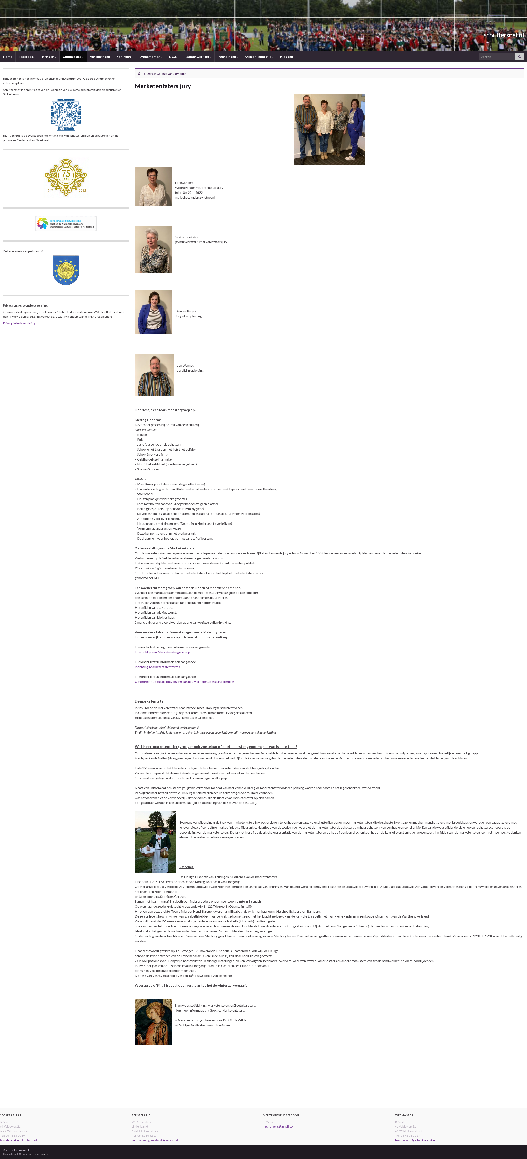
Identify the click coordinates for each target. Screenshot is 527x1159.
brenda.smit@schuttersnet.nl (20, 1140)
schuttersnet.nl (504, 35)
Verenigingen (100, 56)
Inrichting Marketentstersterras (158, 667)
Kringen (48, 56)
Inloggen (286, 56)
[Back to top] (518, 1150)
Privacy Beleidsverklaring (19, 323)
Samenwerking (198, 56)
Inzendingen (227, 56)
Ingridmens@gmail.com (279, 1126)
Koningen (123, 56)
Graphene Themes (38, 1154)
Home (7, 56)
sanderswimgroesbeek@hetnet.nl (155, 1140)
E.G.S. (173, 56)
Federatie (26, 56)
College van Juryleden (171, 73)
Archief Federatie (258, 56)
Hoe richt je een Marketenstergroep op (162, 652)
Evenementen (150, 56)
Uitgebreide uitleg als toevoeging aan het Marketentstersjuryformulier (184, 681)
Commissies (72, 56)
